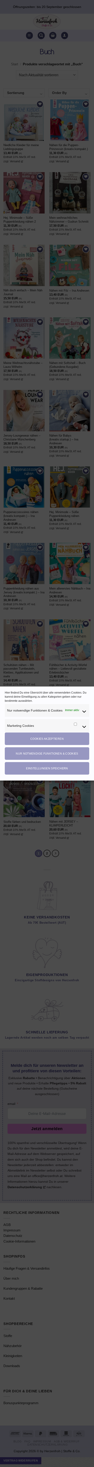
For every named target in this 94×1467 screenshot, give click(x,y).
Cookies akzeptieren (47, 738)
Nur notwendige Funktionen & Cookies (47, 753)
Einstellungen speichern (47, 768)
